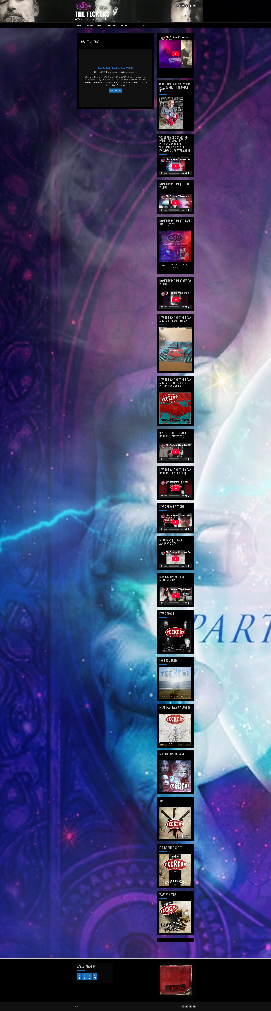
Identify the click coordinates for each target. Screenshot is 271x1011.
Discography (111, 25)
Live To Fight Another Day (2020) (115, 68)
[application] (175, 166)
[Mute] (186, 173)
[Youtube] (186, 6)
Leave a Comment (130, 72)
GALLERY (124, 25)
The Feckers (92, 13)
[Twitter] (183, 6)
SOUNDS (90, 25)
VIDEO (99, 25)
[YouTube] (84, 976)
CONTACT (144, 25)
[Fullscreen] (189, 173)
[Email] (190, 6)
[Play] (162, 173)
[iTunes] (95, 976)
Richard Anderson (113, 72)
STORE (134, 25)
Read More (115, 90)
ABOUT (79, 25)
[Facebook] (179, 6)
